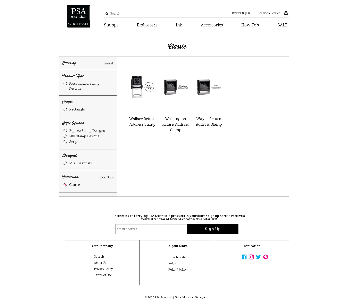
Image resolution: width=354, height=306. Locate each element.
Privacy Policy (103, 269)
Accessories (212, 25)
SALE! (283, 25)
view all (109, 63)
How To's (250, 25)
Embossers (147, 25)
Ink (179, 25)
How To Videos (178, 257)
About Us (100, 263)
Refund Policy (177, 269)
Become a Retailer (269, 13)
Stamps (111, 25)
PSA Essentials (80, 163)
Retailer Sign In (241, 13)
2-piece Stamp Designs (87, 131)
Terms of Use (103, 275)
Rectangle (77, 109)
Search (99, 256)
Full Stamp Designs (84, 136)
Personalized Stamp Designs (84, 86)
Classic (74, 185)
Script (73, 142)
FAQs (172, 263)
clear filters (107, 177)
